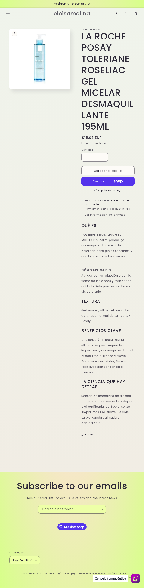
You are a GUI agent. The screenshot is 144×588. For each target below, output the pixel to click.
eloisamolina (40, 573)
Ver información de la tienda (105, 215)
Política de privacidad (121, 573)
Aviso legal (128, 577)
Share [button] (89, 434)
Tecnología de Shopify (62, 573)
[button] (8, 13)
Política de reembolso (92, 573)
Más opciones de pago (108, 190)
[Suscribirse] (101, 509)
